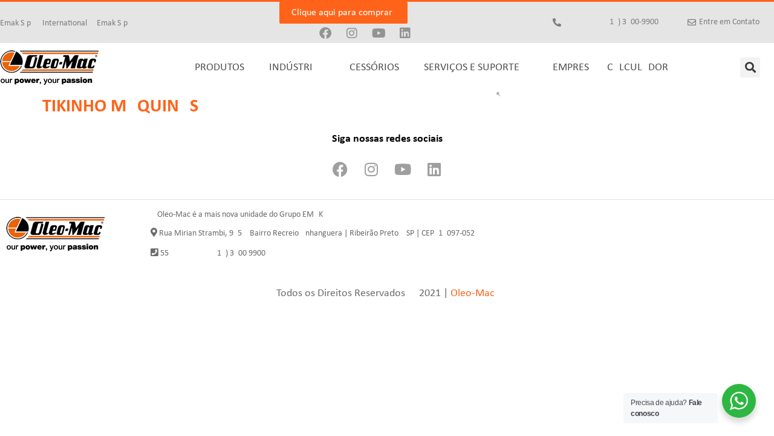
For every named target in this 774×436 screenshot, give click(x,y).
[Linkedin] (405, 33)
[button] (750, 68)
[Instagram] (352, 33)
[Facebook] (325, 33)
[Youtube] (378, 33)
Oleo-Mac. (474, 293)
